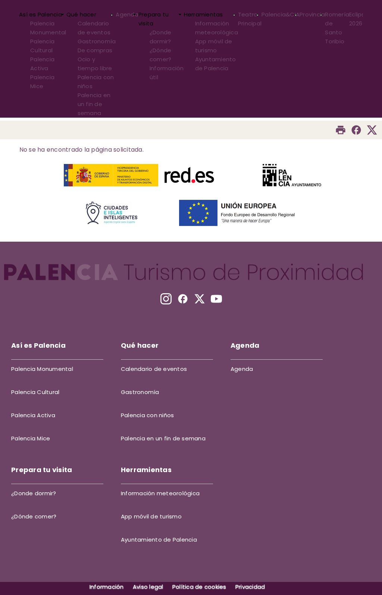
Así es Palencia (40, 14)
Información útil (167, 72)
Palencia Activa (42, 63)
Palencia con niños (96, 81)
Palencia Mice (42, 81)
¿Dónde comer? (161, 54)
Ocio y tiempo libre (95, 63)
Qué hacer (81, 14)
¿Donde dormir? (161, 36)
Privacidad (250, 587)
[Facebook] (356, 130)
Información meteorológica (216, 27)
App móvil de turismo (213, 45)
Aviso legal (148, 587)
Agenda (127, 14)
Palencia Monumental (48, 27)
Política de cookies (199, 587)
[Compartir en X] (372, 130)
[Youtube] (216, 298)
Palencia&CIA (281, 14)
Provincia (312, 14)
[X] (199, 298)
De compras (95, 50)
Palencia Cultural (42, 45)
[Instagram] (166, 298)
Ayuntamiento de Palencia (215, 63)
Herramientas (203, 14)
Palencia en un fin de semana (94, 104)
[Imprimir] (340, 130)
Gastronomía (97, 41)
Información (107, 587)
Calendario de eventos (94, 27)
